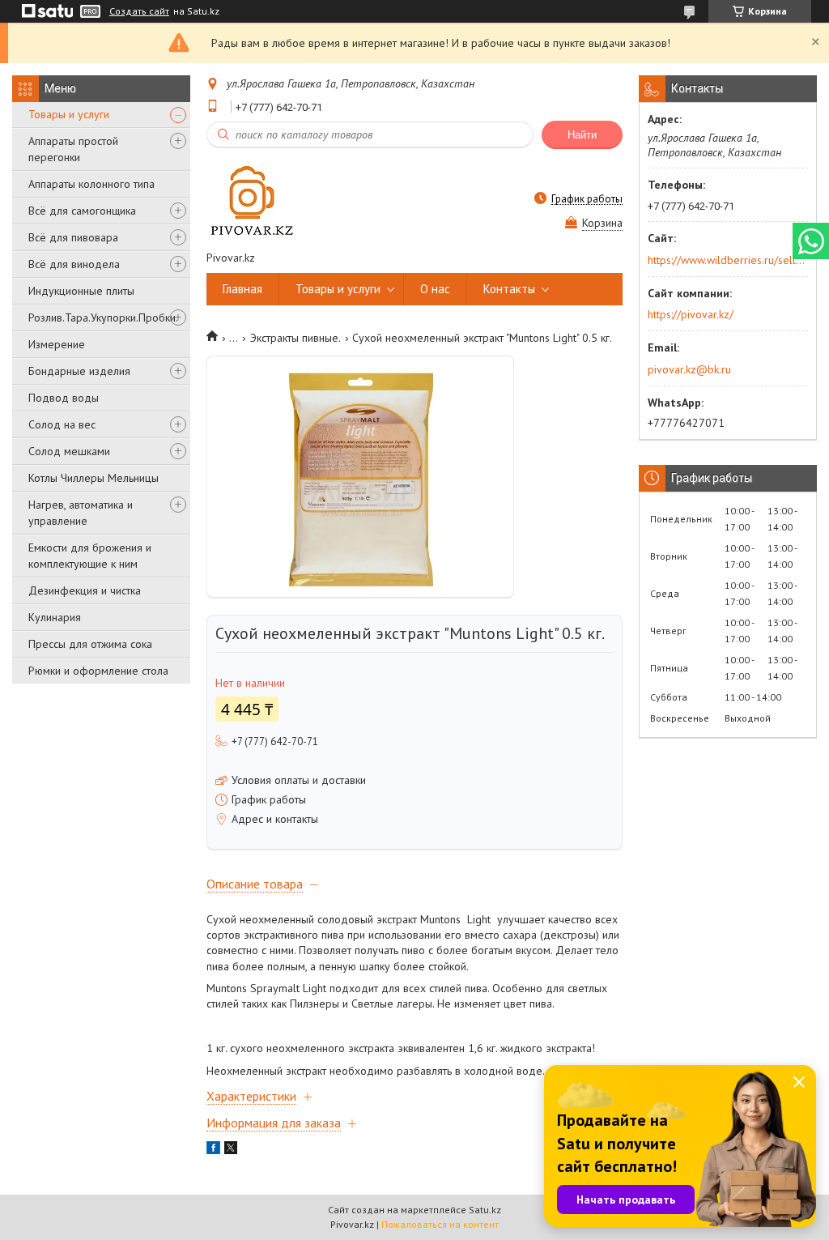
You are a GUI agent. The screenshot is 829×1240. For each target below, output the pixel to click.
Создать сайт (139, 11)
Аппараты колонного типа (91, 184)
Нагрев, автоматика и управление (80, 512)
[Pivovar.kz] (251, 199)
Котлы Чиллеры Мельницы (93, 478)
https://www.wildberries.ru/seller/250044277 (727, 260)
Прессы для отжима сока (90, 644)
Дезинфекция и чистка (84, 590)
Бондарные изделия (79, 371)
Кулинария (54, 617)
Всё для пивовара (73, 237)
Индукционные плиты (81, 290)
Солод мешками (69, 451)
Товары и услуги (68, 114)
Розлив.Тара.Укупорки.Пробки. (103, 317)
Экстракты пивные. (295, 337)
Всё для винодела (74, 264)
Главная (242, 289)
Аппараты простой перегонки (73, 149)
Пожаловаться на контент (440, 1224)
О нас (435, 289)
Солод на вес (62, 424)
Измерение (56, 344)
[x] (230, 1150)
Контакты (509, 289)
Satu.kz (485, 1210)
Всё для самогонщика (82, 210)
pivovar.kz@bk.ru (689, 369)
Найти (582, 135)
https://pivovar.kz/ (690, 314)
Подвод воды (63, 397)
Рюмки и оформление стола (98, 670)
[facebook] (213, 1150)
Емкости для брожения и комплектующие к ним (89, 555)
